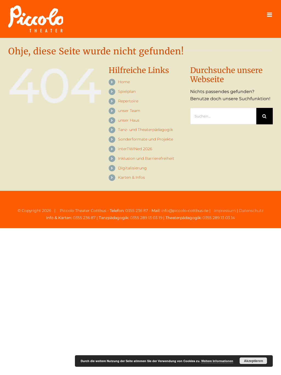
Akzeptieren (253, 360)
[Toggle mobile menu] (270, 15)
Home (124, 81)
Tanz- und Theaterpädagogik (145, 129)
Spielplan (127, 91)
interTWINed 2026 (135, 148)
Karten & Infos (131, 177)
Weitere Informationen (217, 361)
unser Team (129, 110)
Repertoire (128, 101)
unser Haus (128, 120)
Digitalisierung (132, 168)
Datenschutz (251, 210)
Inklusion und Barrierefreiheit (146, 158)
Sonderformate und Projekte (145, 139)
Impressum (225, 210)
